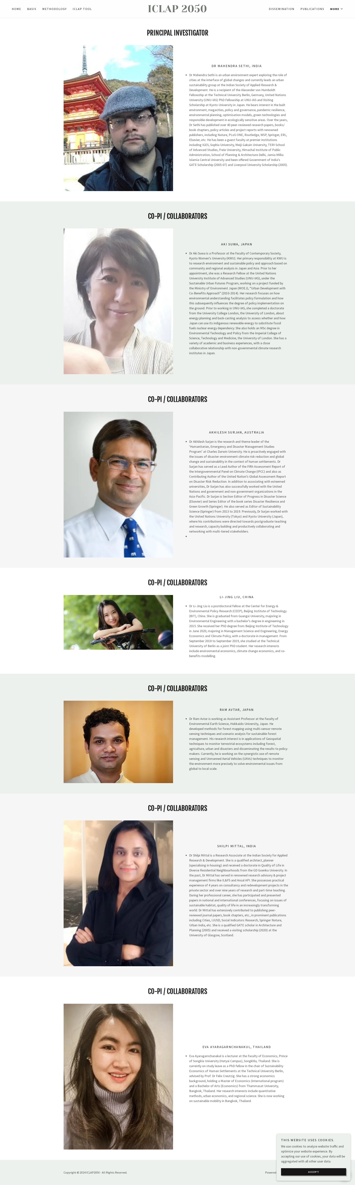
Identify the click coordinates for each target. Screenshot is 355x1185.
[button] (336, 9)
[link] (177, 11)
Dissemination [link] (282, 9)
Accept (313, 1171)
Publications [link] (312, 9)
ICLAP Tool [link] (82, 9)
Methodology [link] (54, 9)
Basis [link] (31, 9)
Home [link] (16, 9)
